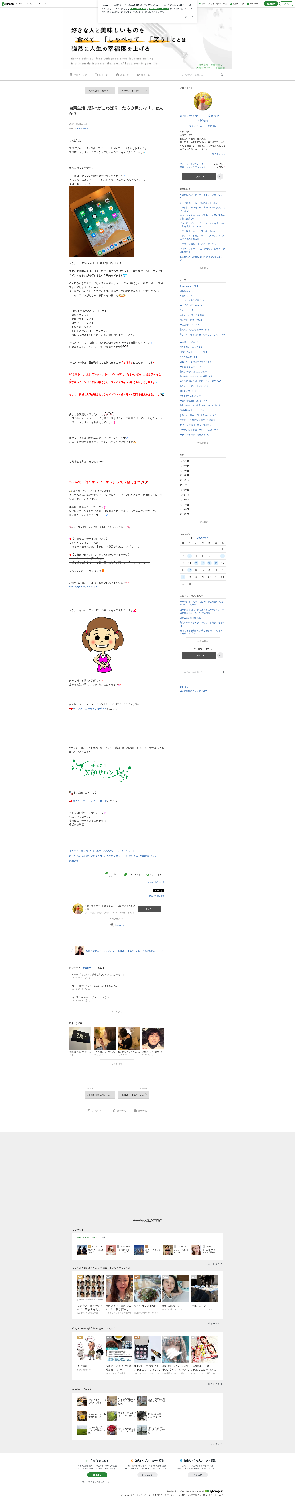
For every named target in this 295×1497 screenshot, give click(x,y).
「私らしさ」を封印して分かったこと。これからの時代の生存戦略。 (202, 237)
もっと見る (116, 1011)
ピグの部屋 (211, 126)
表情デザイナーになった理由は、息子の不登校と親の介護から (202, 217)
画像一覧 (124, 74)
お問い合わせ (144, 1495)
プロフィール (195, 126)
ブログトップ (80, 74)
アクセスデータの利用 (176, 1495)
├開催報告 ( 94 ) (188, 391)
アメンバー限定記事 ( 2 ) (192, 300)
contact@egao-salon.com (84, 586)
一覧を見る (202, 267)
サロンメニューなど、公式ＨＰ (90, 708)
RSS (186, 686)
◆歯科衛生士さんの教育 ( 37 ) (195, 400)
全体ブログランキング (190, 163)
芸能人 (105, 1237)
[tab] (88, 1237)
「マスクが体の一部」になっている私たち (200, 244)
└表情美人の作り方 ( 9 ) (191, 347)
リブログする (156, 874)
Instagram (119, 925)
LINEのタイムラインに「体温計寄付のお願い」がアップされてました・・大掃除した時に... (135, 90)
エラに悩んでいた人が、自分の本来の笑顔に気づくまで (202, 209)
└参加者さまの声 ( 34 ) (191, 395)
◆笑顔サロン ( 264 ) (190, 324)
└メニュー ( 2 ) (187, 310)
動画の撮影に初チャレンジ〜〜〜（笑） (102, 90)
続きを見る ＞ (219, 154)
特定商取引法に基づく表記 (201, 1495)
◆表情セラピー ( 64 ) (190, 342)
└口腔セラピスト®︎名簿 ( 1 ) (193, 320)
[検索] (222, 75)
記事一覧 (103, 74)
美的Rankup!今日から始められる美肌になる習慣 (202, 624)
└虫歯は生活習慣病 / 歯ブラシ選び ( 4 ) (199, 420)
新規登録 (271, 3)
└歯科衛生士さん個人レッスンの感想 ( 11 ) (200, 405)
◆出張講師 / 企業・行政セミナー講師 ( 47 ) (201, 381)
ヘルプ (220, 1495)
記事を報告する (157, 896)
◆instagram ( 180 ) (189, 286)
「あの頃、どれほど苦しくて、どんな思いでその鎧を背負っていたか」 (202, 225)
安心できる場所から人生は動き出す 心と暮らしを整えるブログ (202, 632)
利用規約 (158, 1495)
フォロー (149, 909)
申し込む (198, 1474)
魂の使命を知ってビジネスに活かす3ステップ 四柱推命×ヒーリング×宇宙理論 (203, 611)
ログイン (286, 3)
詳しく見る (147, 1474)
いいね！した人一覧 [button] (156, 882)
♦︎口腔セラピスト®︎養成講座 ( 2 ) (195, 315)
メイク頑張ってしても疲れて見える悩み (199, 202)
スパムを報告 (128, 1495)
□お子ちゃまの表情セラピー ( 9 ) (196, 361)
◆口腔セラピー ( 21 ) (190, 366)
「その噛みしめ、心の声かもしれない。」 (200, 231)
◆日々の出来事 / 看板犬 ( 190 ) (195, 434)
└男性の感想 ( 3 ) (188, 357)
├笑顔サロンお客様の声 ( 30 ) (194, 329)
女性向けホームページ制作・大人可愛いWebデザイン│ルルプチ (202, 603)
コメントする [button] (134, 874)
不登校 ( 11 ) (186, 295)
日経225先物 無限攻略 (190, 617)
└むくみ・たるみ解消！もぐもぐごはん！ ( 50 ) (202, 336)
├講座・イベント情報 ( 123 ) (194, 386)
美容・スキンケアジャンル (193, 167)
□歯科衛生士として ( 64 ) (192, 410)
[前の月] (191, 538)
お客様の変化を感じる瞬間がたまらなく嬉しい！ (201, 258)
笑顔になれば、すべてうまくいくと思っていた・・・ (201, 196)
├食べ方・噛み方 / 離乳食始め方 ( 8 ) (198, 415)
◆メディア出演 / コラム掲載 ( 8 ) (196, 425)
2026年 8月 (203, 537)
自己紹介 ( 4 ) (186, 290)
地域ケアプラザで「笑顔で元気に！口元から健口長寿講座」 (202, 250)
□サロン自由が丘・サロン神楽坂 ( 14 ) (199, 429)
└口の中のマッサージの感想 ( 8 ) (196, 376)
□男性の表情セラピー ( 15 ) (193, 352)
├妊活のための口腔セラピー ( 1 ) (196, 371)
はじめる (97, 1474)
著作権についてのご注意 (195, 691)
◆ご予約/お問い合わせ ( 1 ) (193, 305)
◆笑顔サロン (82, 128)
